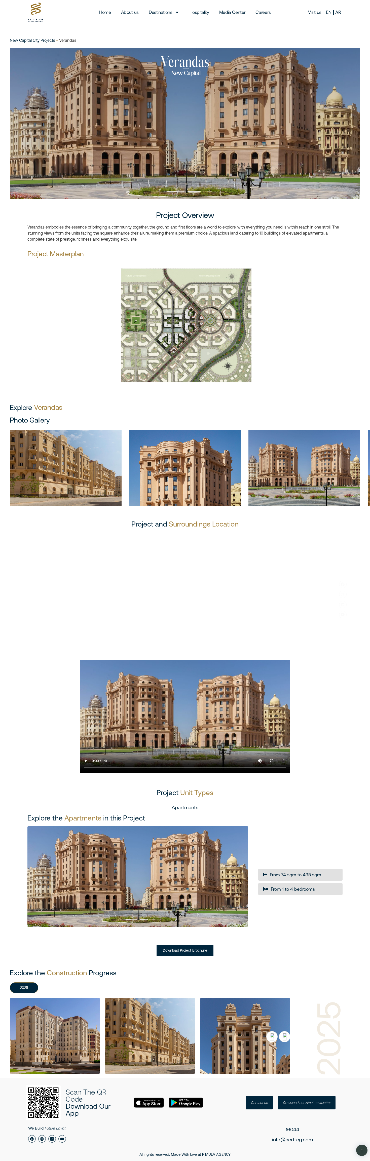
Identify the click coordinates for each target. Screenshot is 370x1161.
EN (328, 12)
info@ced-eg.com (292, 1139)
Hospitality (199, 12)
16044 (292, 1129)
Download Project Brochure (185, 950)
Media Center (232, 12)
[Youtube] (343, 614)
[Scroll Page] (361, 1150)
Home (105, 12)
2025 (24, 988)
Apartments (185, 807)
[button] (272, 1036)
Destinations (160, 12)
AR (338, 12)
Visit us (314, 12)
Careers (263, 12)
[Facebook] (343, 584)
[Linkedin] (343, 604)
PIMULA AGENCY (216, 1154)
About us (130, 12)
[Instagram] (343, 594)
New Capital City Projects (33, 40)
